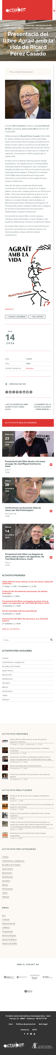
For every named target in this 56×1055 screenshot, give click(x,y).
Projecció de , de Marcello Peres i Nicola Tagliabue (30, 814)
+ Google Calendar (16, 317)
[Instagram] (20, 392)
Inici (3, 915)
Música (5, 687)
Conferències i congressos (13, 662)
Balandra (9, 309)
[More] (30, 392)
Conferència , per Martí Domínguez (23, 509)
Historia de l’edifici (9, 943)
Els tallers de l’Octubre (11, 666)
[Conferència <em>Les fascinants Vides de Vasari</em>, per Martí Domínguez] (28, 490)
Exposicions (7, 675)
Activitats (16, 25)
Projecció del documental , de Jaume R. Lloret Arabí (31, 805)
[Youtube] (33, 1033)
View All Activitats (11, 629)
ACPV (34, 1029)
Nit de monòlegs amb (16, 406)
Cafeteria (6, 927)
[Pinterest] (17, 392)
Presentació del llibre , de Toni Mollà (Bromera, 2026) (24, 556)
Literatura (28, 25)
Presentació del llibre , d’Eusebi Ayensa (25, 620)
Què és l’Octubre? (9, 939)
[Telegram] (27, 392)
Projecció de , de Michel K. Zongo (29, 797)
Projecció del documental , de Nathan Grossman (25, 592)
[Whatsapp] (13, 392)
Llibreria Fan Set (8, 923)
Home (7, 25)
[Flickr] (30, 1033)
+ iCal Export (37, 317)
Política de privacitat (25, 1024)
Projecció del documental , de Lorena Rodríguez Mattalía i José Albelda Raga (31, 824)
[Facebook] (6, 392)
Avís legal (43, 1024)
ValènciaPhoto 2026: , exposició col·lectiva (27, 583)
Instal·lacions (7, 679)
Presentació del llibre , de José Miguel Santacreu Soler (25, 463)
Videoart (5, 699)
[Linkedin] (24, 392)
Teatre (4, 695)
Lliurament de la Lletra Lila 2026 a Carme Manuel (42, 406)
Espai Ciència (7, 670)
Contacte (5, 919)
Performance (7, 691)
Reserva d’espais (9, 935)
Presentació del (27, 834)
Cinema (5, 658)
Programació (7, 931)
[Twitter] (10, 392)
